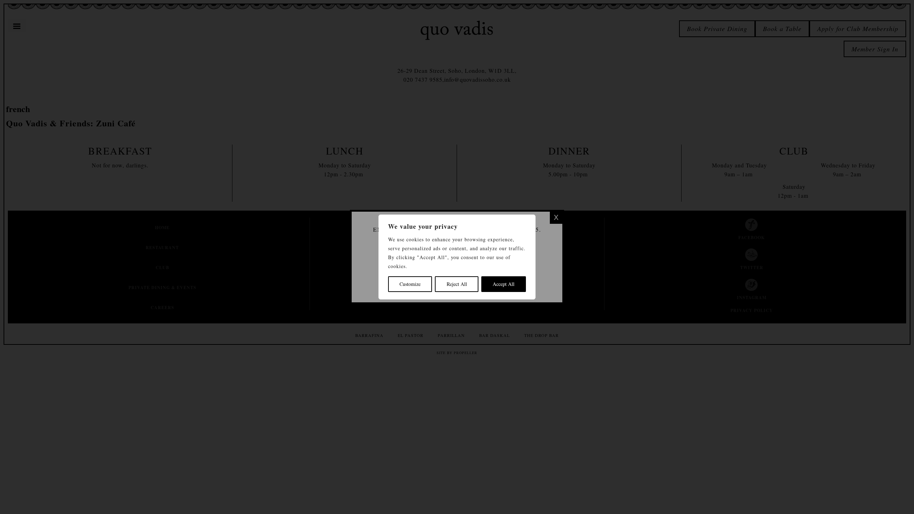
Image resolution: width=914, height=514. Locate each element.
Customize (410, 284)
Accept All (503, 284)
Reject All (457, 284)
